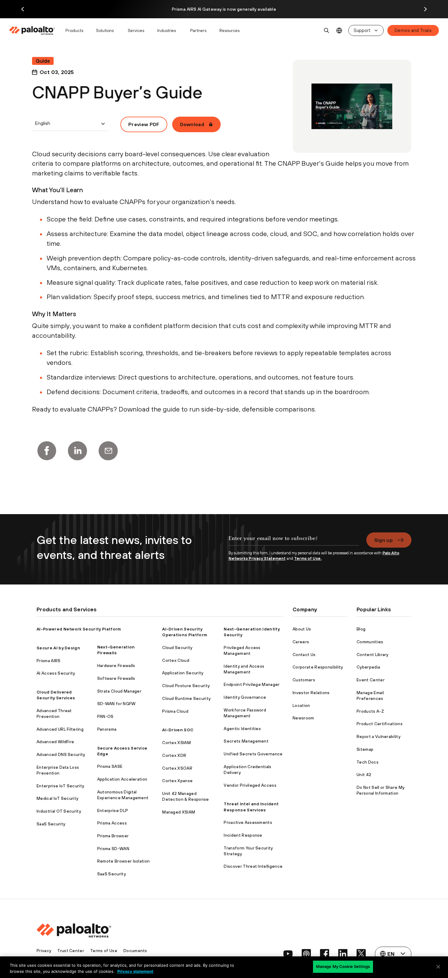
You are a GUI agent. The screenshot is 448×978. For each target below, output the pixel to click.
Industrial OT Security (59, 811)
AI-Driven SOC (177, 729)
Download (192, 124)
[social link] (288, 953)
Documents (135, 950)
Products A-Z (370, 711)
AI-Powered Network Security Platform (79, 629)
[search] (326, 30)
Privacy (44, 950)
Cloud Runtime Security (186, 698)
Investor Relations (311, 692)
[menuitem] (34, 30)
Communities (370, 641)
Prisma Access (112, 823)
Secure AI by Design (58, 647)
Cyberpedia (368, 667)
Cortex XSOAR (177, 768)
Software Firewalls (116, 678)
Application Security (182, 672)
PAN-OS (105, 716)
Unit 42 (364, 774)
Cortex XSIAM (176, 742)
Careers (301, 641)
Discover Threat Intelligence (253, 866)
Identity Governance (245, 697)
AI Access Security (56, 673)
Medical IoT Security (57, 798)
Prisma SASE (110, 766)
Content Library (373, 654)
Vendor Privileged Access (250, 785)
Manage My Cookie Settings (343, 966)
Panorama (107, 729)
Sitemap (365, 749)
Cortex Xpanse (177, 780)
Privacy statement (135, 971)
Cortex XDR (174, 755)
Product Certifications (380, 723)
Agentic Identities (242, 728)
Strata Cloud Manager (119, 691)
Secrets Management (246, 741)
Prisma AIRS (49, 660)
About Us (302, 629)
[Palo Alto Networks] (32, 30)
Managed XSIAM (178, 812)
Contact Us (304, 654)
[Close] (438, 966)
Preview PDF (143, 124)
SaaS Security (51, 823)
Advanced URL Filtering (60, 729)
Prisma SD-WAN (113, 848)
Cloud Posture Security (186, 685)
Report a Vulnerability (378, 736)
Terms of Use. (308, 558)
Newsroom (303, 717)
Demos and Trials (413, 30)
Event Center (371, 679)
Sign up (383, 540)
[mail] (108, 451)
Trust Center (70, 950)
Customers (304, 679)
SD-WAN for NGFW (116, 703)
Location (301, 705)
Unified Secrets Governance (253, 753)
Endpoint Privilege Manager (251, 684)
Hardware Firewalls (116, 665)
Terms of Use (103, 950)
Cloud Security (177, 647)
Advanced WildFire (55, 741)
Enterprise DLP (112, 810)
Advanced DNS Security (61, 754)
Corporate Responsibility (318, 667)
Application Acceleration (122, 779)
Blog (361, 629)
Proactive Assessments (248, 822)
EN (339, 30)
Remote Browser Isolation (123, 861)
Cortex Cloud (175, 660)
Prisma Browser (113, 835)
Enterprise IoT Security (60, 785)
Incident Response (243, 835)
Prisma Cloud (175, 711)
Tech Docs (368, 762)
